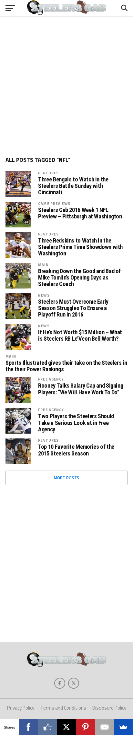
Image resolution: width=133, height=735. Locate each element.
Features (48, 173)
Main (43, 264)
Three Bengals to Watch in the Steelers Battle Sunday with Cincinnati (73, 186)
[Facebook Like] (47, 727)
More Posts (66, 477)
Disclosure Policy (109, 708)
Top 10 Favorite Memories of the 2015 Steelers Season (76, 450)
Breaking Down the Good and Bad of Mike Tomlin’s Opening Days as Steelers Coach (79, 277)
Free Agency (51, 379)
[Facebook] (28, 727)
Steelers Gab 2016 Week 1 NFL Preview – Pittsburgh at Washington (80, 213)
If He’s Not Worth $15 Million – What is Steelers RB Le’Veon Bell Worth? (80, 335)
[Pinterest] (85, 727)
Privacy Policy (20, 708)
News (43, 295)
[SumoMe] (123, 727)
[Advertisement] (66, 84)
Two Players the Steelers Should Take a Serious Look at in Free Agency (76, 422)
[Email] (104, 727)
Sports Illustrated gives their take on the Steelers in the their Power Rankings (66, 366)
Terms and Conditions (63, 708)
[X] (66, 727)
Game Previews (54, 203)
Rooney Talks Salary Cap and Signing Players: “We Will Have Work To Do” (80, 388)
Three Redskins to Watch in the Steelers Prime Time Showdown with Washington (80, 247)
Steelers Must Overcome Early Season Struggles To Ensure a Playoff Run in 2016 (73, 308)
